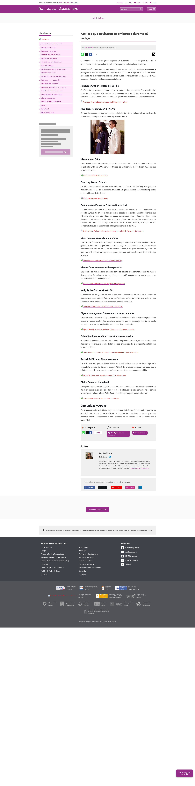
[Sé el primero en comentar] (153, 54)
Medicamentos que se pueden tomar (53, 69)
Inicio (93, 18)
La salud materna (47, 66)
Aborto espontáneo (48, 98)
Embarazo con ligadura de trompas (53, 87)
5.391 (129, 3)
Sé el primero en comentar (115, 434)
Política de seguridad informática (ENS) (55, 561)
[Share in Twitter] (86, 54)
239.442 (90, 487)
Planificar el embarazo (49, 58)
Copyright (82, 571)
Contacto (44, 574)
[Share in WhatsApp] (82, 54)
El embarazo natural (48, 47)
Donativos (82, 574)
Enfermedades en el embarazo (51, 94)
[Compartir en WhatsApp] (83, 432)
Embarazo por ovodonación (50, 80)
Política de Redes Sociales (50, 571)
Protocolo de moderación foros (90, 567)
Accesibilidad (83, 547)
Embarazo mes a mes (48, 51)
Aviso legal (83, 550)
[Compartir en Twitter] (87, 432)
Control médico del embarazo (51, 62)
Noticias (100, 18)
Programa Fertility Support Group (53, 554)
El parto (44, 105)
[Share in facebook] (90, 54)
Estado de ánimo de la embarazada (53, 76)
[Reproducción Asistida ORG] (58, 9)
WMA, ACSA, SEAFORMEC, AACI (68, 3)
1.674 (154, 3)
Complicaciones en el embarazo (52, 91)
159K (138, 3)
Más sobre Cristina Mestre (140, 468)
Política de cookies (85, 561)
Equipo (43, 550)
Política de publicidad (86, 564)
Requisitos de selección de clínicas (53, 557)
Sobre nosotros (46, 547)
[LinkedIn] (140, 487)
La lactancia (45, 109)
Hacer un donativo (139, 433)
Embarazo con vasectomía (50, 84)
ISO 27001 (45, 564)
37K (146, 3)
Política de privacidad (86, 557)
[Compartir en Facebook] (90, 432)
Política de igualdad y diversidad (52, 567)
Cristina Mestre (88, 47)
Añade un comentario (97, 509)
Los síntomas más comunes (50, 55)
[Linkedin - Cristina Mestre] (110, 457)
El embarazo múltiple (48, 73)
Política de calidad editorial (88, 554)
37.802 (131, 487)
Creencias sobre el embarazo (51, 102)
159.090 (118, 487)
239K (121, 3)
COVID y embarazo (47, 112)
